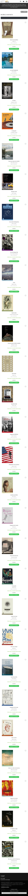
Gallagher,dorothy (14, 860)
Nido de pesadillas (14, 39)
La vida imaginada (14, 70)
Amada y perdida (14, 494)
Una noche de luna (14, 555)
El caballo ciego (14, 828)
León (14, 282)
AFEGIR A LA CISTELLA (14, 48)
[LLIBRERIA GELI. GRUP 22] (4, 1)
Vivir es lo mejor (14, 646)
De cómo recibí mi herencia (14, 859)
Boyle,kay (14, 648)
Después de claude (14, 525)
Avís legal (3, 878)
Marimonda (14, 312)
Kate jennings (14, 193)
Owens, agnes (14, 223)
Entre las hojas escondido (14, 161)
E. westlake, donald (14, 132)
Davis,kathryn (14, 678)
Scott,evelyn (14, 587)
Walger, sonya (14, 284)
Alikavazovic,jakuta (14, 769)
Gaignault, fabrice (14, 102)
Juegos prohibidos (14, 434)
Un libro (14, 100)
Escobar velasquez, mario (14, 314)
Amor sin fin (14, 737)
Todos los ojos (14, 616)
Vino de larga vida (14, 252)
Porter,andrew (14, 71)
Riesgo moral (14, 191)
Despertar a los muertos (14, 464)
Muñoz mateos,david (14, 162)
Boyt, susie (14, 496)
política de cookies (5, 887)
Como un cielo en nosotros (14, 768)
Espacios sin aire (14, 798)
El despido (14, 130)
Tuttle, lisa (14, 375)
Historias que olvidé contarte (14, 343)
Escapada (14, 585)
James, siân (14, 405)
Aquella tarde (14, 403)
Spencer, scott (14, 466)
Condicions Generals (5, 879)
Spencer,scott (14, 739)
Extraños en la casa (14, 707)
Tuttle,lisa (14, 41)
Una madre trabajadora (14, 221)
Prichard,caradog (14, 557)
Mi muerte (14, 373)
